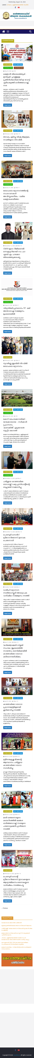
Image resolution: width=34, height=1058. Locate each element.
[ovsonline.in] (3, 31)
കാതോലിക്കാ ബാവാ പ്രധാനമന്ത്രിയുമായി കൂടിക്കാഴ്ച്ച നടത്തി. (12, 707)
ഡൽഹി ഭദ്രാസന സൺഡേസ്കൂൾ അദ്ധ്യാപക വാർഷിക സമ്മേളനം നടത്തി (16, 593)
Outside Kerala (8, 64)
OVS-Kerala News (8, 68)
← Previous (4, 908)
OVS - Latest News (18, 64)
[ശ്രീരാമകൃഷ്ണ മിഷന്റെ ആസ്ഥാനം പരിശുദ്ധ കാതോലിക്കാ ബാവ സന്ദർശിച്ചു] (17, 741)
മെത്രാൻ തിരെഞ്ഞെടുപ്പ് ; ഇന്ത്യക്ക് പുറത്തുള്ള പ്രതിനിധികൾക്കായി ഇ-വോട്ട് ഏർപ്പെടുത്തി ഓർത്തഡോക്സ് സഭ (16, 80)
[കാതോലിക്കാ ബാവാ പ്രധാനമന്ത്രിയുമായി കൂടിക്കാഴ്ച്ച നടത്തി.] (17, 686)
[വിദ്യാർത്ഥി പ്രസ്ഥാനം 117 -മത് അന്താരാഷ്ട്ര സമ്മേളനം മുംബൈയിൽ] (17, 287)
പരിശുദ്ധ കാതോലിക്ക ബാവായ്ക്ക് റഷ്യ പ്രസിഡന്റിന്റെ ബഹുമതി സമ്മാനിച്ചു (16, 484)
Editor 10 (18, 134)
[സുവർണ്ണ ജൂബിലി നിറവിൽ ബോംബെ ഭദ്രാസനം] (17, 345)
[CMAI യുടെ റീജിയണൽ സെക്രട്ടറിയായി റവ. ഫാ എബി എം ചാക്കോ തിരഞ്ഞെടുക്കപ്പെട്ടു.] (17, 231)
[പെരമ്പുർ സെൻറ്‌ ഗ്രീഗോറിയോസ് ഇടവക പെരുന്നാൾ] (17, 517)
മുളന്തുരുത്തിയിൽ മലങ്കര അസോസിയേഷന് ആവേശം (16, 925)
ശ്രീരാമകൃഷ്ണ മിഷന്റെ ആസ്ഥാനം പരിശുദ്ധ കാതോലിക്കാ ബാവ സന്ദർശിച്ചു (12, 764)
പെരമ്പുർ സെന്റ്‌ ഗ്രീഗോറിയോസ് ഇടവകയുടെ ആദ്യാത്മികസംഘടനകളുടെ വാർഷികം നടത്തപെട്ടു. (16, 881)
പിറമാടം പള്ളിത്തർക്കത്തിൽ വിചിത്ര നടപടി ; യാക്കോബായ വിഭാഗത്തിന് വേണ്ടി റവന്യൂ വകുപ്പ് (15, 938)
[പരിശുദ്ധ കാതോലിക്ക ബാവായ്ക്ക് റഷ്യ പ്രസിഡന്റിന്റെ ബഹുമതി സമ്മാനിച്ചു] (17, 460)
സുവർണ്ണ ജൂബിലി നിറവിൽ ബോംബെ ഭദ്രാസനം (15, 365)
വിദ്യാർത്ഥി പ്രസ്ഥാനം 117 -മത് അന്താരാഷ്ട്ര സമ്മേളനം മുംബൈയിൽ (16, 311)
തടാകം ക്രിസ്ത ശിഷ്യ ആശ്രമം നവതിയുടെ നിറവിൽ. (16, 139)
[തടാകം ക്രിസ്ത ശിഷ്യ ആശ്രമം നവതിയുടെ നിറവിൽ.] (17, 119)
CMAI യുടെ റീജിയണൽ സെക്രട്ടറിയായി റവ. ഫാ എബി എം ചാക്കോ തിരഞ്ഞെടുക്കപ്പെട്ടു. (14, 253)
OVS (15, 71)
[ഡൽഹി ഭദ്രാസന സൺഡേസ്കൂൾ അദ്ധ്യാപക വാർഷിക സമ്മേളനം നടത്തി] (17, 572)
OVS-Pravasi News (19, 68)
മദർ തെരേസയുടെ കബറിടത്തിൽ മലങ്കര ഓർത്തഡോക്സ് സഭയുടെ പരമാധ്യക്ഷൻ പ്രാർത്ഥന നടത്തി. (14, 824)
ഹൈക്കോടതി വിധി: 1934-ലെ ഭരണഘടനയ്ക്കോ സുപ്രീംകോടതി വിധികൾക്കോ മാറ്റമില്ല (14, 943)
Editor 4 (17, 187)
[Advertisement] (17, 986)
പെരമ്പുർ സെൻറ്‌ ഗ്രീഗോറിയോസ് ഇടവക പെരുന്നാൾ (14, 538)
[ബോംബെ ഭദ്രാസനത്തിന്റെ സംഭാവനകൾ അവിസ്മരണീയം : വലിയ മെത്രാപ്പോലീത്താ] (17, 169)
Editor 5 (17, 305)
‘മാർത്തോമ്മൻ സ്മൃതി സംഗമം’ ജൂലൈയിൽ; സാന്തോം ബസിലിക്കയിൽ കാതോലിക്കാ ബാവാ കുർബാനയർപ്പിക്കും (15, 651)
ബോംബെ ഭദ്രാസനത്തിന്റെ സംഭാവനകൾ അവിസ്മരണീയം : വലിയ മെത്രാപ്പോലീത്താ (15, 195)
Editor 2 (18, 587)
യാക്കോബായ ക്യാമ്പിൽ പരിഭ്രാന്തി (11, 922)
